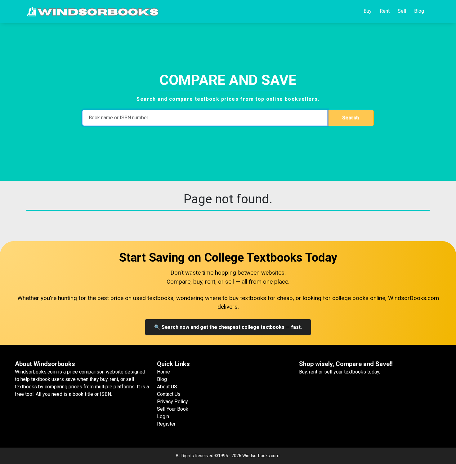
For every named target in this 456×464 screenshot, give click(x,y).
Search (350, 118)
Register (166, 424)
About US (167, 387)
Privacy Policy (172, 401)
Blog (419, 11)
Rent (385, 11)
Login (163, 416)
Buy (368, 11)
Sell (402, 11)
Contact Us (169, 394)
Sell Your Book (172, 409)
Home (163, 372)
